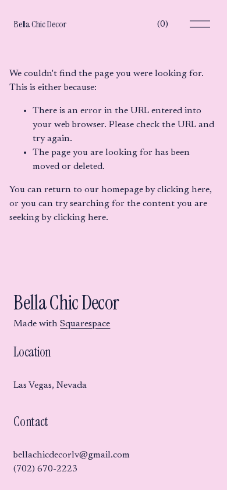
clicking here (183, 189)
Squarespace (85, 324)
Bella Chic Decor (39, 24)
